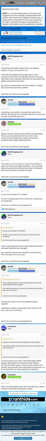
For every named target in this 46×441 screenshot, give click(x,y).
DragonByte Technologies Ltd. (17, 427)
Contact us (5, 415)
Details (29, 427)
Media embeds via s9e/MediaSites (12, 428)
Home (40, 415)
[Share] (41, 64)
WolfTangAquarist (9, 41)
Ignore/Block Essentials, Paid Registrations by (23, 423)
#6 (44, 223)
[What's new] (39, 3)
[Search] (43, 3)
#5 (44, 191)
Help (34, 415)
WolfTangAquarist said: (10, 279)
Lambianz (12, 326)
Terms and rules (15, 415)
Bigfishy (11, 122)
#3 (44, 130)
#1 (44, 65)
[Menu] (3, 3)
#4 (44, 160)
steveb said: (6, 228)
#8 (44, 335)
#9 (44, 383)
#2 (44, 109)
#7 (44, 275)
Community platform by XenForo (19, 420)
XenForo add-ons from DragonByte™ (29, 425)
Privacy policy (26, 415)
